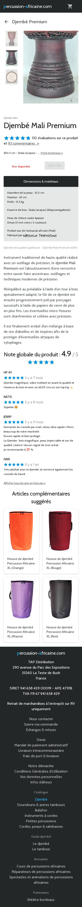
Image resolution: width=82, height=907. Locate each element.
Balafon (41, 810)
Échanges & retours (41, 730)
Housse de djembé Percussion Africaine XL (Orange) (21, 563)
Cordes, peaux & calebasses (41, 826)
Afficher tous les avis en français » (25, 483)
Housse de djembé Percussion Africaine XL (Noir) (60, 631)
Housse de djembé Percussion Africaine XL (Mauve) (21, 631)
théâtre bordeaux (41, 900)
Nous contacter (41, 719)
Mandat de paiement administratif (41, 745)
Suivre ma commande (41, 724)
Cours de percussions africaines (41, 866)
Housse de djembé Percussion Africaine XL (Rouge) (60, 563)
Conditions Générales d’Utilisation (41, 771)
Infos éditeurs (41, 782)
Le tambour (41, 849)
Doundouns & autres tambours (41, 805)
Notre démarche (41, 766)
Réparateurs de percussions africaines (41, 871)
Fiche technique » (52, 153)
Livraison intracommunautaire (41, 750)
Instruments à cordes (41, 815)
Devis (41, 740)
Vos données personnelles (41, 777)
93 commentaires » (23, 143)
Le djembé (41, 843)
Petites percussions (41, 821)
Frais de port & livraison (41, 756)
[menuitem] (12, 39)
